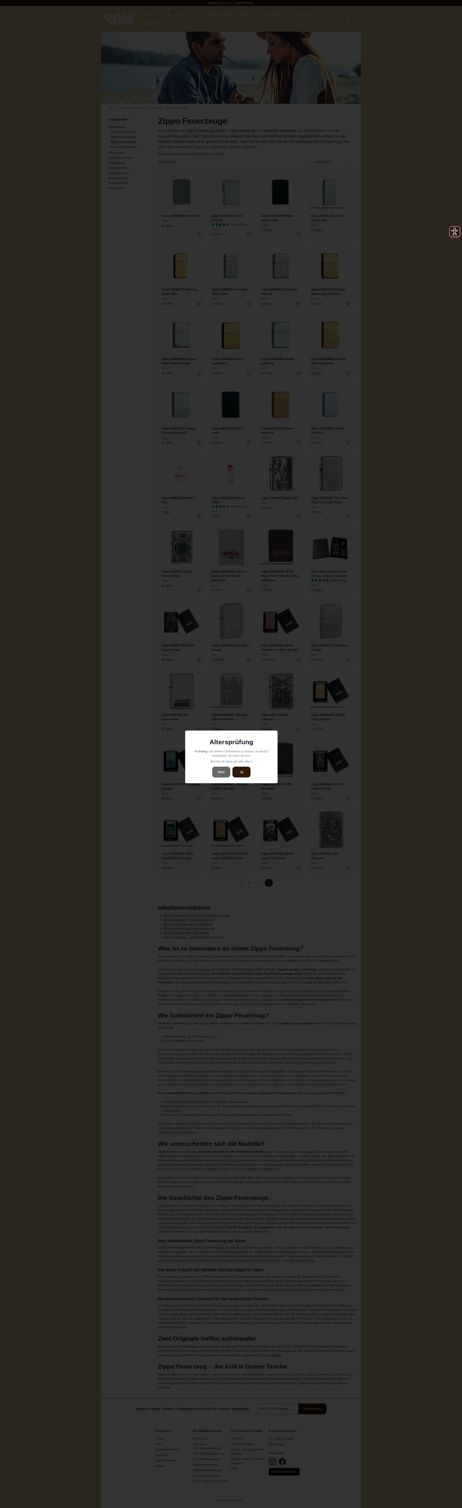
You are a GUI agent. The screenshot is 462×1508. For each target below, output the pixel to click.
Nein (221, 772)
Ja (241, 772)
